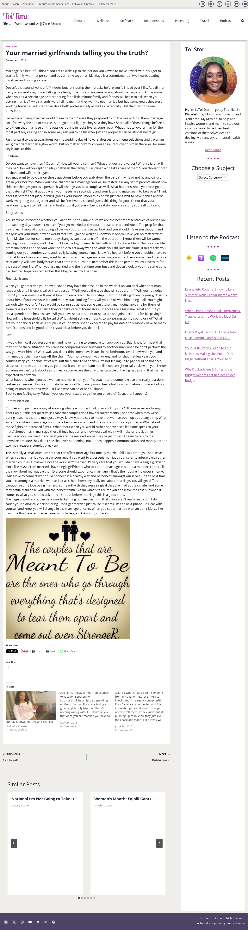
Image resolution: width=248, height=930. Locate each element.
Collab (15, 4)
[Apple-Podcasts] (203, 258)
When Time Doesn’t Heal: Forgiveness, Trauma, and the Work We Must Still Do (213, 316)
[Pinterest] (228, 4)
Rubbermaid (161, 757)
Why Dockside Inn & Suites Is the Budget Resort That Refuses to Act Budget (210, 375)
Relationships (154, 21)
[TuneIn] (227, 258)
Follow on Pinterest (83, 4)
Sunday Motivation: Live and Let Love (29, 722)
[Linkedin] (236, 4)
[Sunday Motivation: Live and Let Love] (31, 705)
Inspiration (28, 4)
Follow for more (107, 4)
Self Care (126, 21)
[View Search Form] (242, 20)
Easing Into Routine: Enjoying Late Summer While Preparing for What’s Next (211, 295)
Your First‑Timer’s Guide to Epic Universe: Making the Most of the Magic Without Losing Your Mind (209, 353)
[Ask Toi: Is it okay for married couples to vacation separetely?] (87, 711)
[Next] (159, 843)
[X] (219, 4)
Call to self (11, 757)
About (5, 4)
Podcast (226, 21)
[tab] (79, 898)
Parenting (182, 21)
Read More (213, 150)
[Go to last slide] (14, 843)
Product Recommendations (53, 4)
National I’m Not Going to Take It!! (44, 798)
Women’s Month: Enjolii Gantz (123, 798)
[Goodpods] (191, 258)
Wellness (102, 21)
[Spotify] (215, 258)
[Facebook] (211, 4)
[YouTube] (245, 4)
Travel (204, 21)
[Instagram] (202, 4)
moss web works (235, 923)
